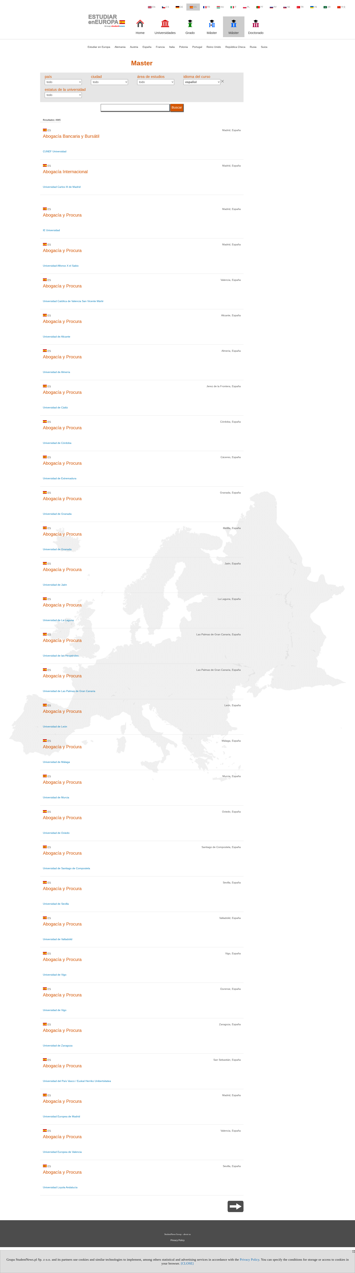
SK (288, 7)
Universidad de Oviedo (56, 832)
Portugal (197, 46)
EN (153, 7)
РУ (275, 7)
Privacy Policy (249, 1259)
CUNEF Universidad (54, 151)
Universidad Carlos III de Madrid (62, 186)
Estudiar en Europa (99, 46)
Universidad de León (55, 726)
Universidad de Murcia (56, 797)
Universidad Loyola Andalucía (60, 1187)
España (147, 46)
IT (235, 7)
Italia (172, 46)
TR (302, 7)
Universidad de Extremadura (59, 478)
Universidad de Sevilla (56, 903)
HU (222, 7)
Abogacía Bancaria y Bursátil (71, 136)
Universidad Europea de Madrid (61, 1116)
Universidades (165, 33)
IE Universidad (51, 230)
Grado (190, 33)
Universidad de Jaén (55, 584)
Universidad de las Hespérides (61, 655)
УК (315, 7)
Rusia (253, 46)
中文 (343, 7)
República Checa (235, 46)
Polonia (183, 46)
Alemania (120, 46)
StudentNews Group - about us (177, 1234)
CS (167, 7)
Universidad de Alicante (56, 336)
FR (208, 7)
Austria (134, 46)
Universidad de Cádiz (55, 407)
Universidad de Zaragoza (57, 1045)
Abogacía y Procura (62, 215)
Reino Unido (214, 46)
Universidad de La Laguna (58, 620)
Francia (160, 46)
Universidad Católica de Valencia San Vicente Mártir (73, 301)
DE (181, 7)
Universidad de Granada (57, 513)
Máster (212, 33)
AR (329, 7)
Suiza (264, 46)
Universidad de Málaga (56, 761)
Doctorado (255, 33)
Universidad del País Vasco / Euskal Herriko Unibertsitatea (77, 1081)
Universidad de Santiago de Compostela (66, 868)
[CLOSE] (187, 1263)
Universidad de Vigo (54, 974)
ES (195, 7)
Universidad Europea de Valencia (62, 1151)
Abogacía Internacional (65, 171)
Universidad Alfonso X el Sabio (61, 265)
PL (248, 7)
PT (261, 7)
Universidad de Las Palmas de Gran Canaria (69, 691)
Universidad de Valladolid (57, 939)
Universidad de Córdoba (57, 442)
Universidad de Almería (56, 372)
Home (140, 33)
